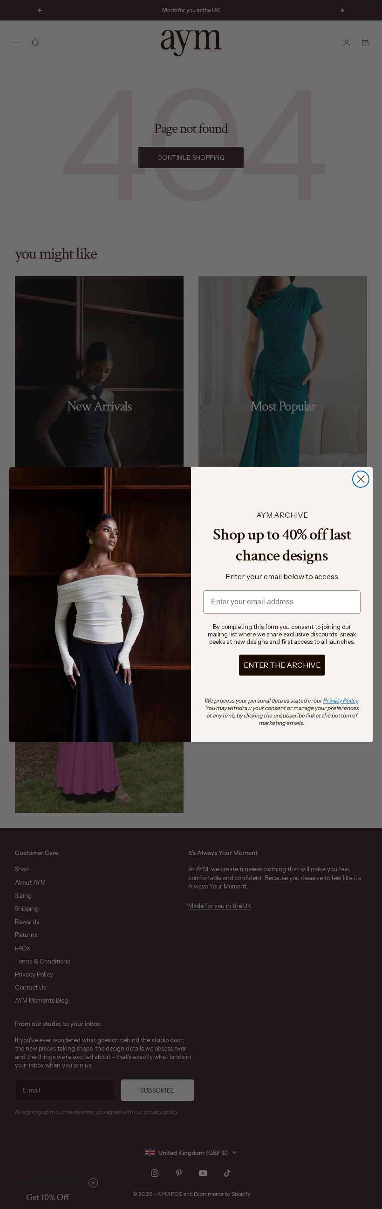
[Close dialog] (361, 479)
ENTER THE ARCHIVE (282, 664)
